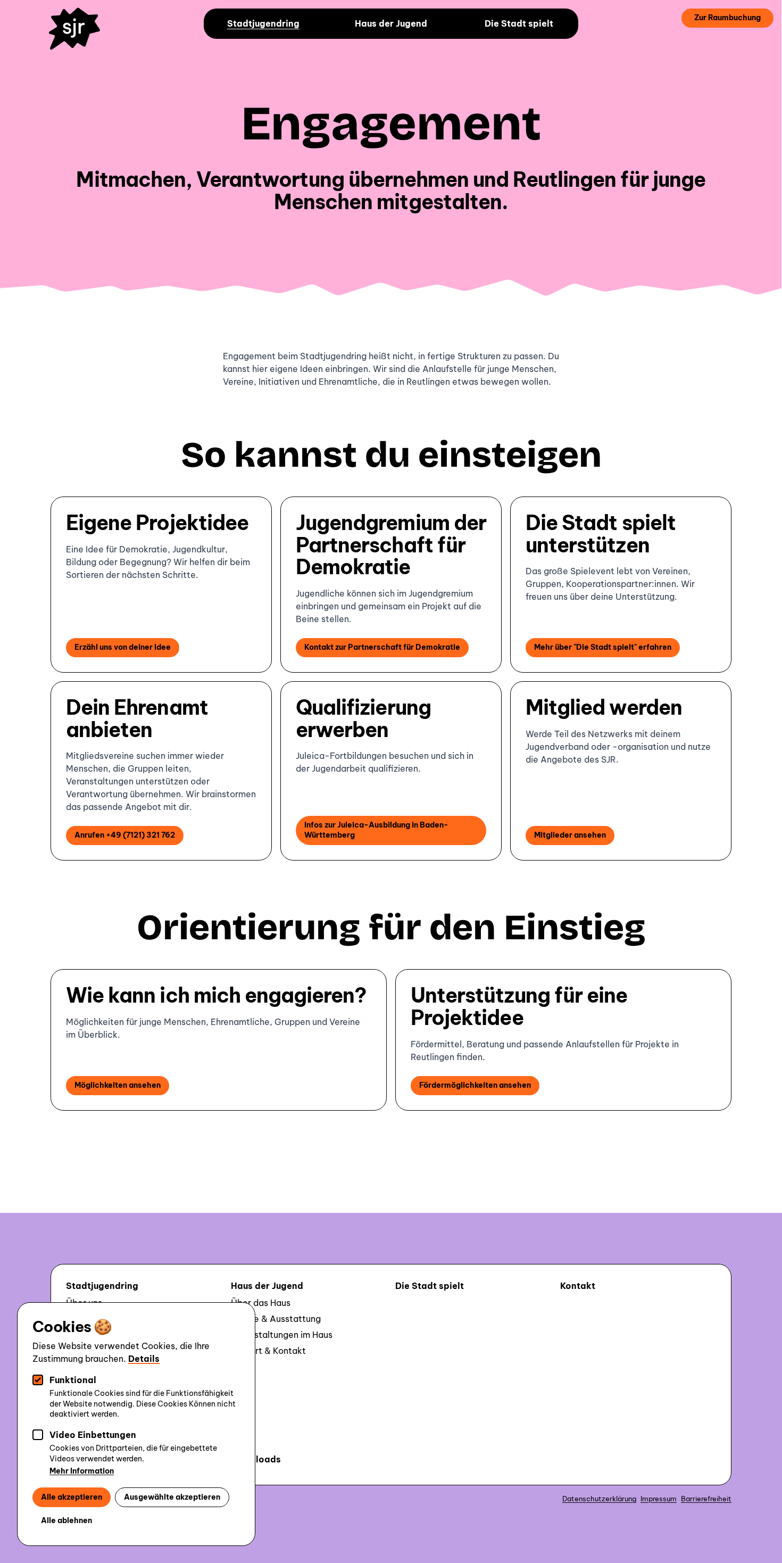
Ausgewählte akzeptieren (172, 1497)
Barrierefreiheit (706, 1498)
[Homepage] (79, 36)
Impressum (658, 1498)
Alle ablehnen (66, 1520)
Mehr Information (81, 1471)
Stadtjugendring (263, 23)
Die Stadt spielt (519, 23)
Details (144, 1358)
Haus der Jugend (391, 23)
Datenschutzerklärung (599, 1498)
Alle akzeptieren (71, 1497)
